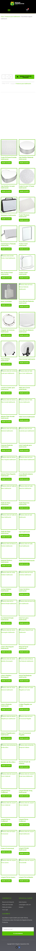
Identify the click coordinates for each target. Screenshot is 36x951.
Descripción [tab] (5, 90)
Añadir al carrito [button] (6, 162)
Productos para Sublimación (12, 16)
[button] (9, 10)
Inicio (2, 16)
